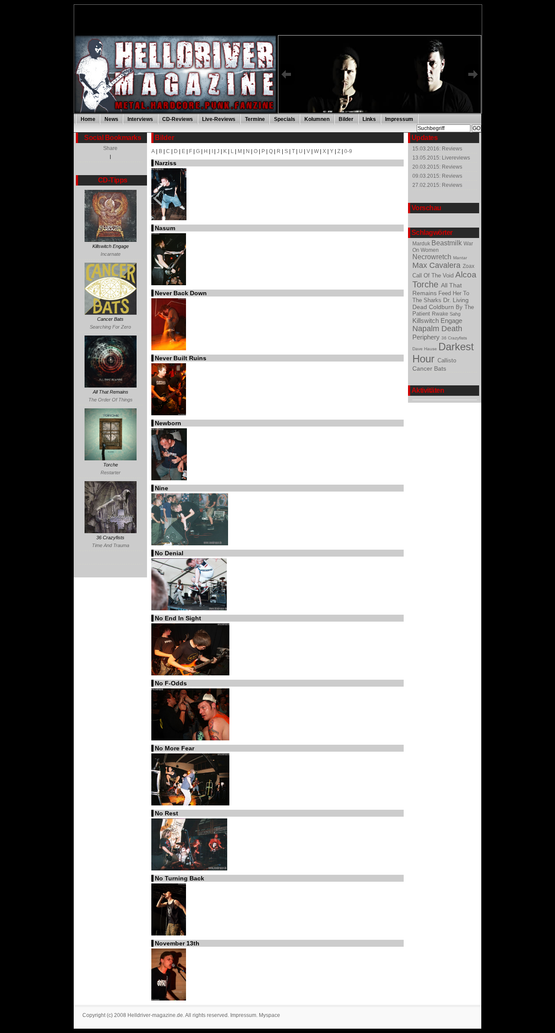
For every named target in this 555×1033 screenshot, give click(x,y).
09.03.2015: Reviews (437, 176)
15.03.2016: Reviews (437, 149)
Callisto (446, 360)
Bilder (346, 119)
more (389, 106)
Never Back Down (181, 293)
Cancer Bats (429, 368)
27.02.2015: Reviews (437, 185)
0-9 (348, 151)
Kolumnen (317, 119)
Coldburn (442, 306)
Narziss (165, 163)
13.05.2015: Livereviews (441, 158)
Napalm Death (437, 328)
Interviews (140, 119)
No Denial (169, 553)
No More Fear (174, 748)
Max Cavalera (437, 265)
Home (88, 119)
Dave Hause (425, 348)
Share (110, 148)
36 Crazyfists (454, 338)
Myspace (269, 1015)
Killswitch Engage (437, 320)
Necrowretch (432, 257)
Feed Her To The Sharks (440, 296)
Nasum (165, 228)
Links (369, 119)
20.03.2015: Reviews (437, 167)
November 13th (177, 943)
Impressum (399, 119)
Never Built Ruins (180, 358)
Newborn (168, 423)
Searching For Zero (110, 326)
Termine (255, 119)
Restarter (111, 472)
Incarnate (111, 254)
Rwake (441, 313)
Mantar (460, 257)
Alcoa (466, 274)
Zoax (468, 266)
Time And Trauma (110, 545)
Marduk (421, 243)
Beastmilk (447, 243)
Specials (284, 119)
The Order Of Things (110, 399)
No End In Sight (178, 618)
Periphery (426, 337)
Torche (426, 284)
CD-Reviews (177, 119)
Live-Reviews (218, 119)
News (111, 119)
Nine (161, 488)
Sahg (455, 313)
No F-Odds (171, 683)
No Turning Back (179, 878)
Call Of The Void (433, 275)
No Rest (166, 813)
